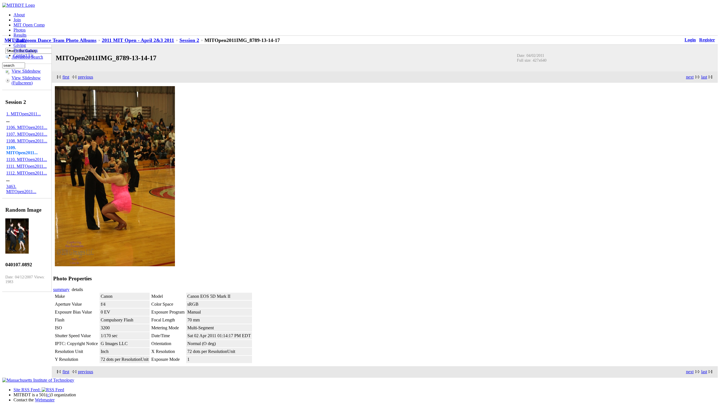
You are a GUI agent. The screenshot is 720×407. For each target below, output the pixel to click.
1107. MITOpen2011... (26, 134)
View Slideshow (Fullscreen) (26, 80)
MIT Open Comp (29, 25)
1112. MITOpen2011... (26, 173)
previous (85, 77)
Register (707, 39)
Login (690, 39)
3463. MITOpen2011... (21, 189)
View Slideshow (26, 71)
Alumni (20, 40)
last (704, 77)
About (19, 14)
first (65, 77)
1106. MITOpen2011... (26, 127)
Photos (20, 30)
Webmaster (45, 399)
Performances (26, 50)
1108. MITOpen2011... (26, 140)
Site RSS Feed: (28, 389)
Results (20, 35)
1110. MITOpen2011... (26, 159)
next (690, 77)
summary (61, 289)
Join (17, 19)
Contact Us (23, 55)
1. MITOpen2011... (23, 113)
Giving (20, 45)
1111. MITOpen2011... (26, 166)
